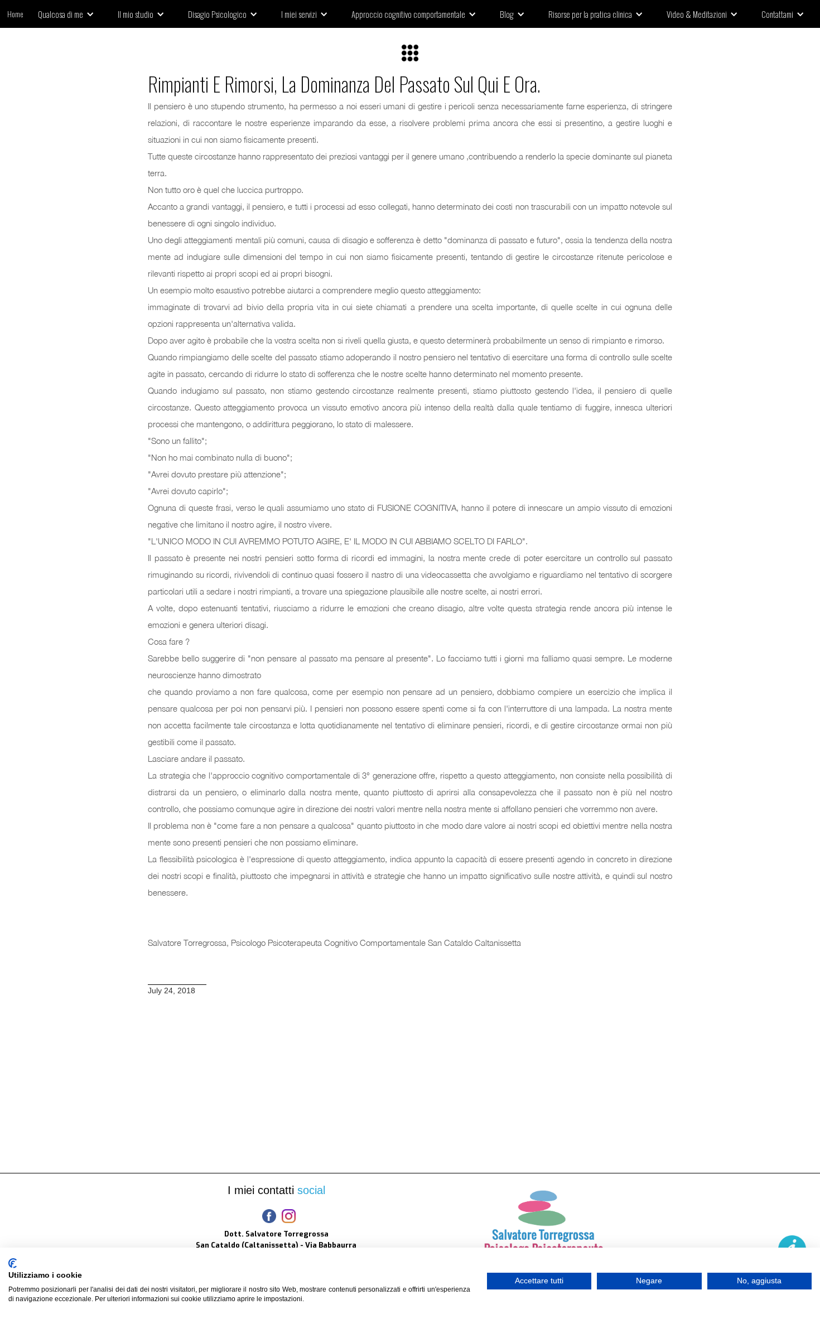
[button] (70, 14)
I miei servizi (299, 14)
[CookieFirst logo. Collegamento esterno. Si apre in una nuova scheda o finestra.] (12, 1263)
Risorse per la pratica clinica (590, 14)
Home (15, 14)
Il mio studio (135, 14)
